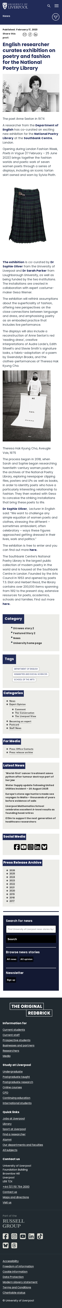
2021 (12, 887)
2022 (12, 884)
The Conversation (24, 713)
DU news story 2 (23, 628)
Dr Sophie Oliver (15, 509)
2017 (12, 901)
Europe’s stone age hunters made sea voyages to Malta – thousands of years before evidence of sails (30, 797)
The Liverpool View (25, 716)
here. (33, 550)
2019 (12, 894)
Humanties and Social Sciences (30, 674)
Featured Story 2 (24, 633)
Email (24, 33)
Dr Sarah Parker (34, 271)
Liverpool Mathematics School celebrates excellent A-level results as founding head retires (30, 809)
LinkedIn (35, 33)
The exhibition (13, 262)
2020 (12, 890)
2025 (12, 873)
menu (55, 17)
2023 (12, 880)
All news (11, 959)
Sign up (11, 980)
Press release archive (21, 752)
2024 (12, 877)
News (6, 16)
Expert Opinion (17, 704)
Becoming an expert (20, 721)
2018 (12, 897)
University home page (27, 643)
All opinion (26, 959)
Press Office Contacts (21, 749)
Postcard (14, 724)
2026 (12, 870)
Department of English (26, 669)
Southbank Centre (38, 138)
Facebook (29, 33)
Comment (20, 709)
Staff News (15, 728)
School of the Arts (24, 680)
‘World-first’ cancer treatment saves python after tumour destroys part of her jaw (29, 777)
